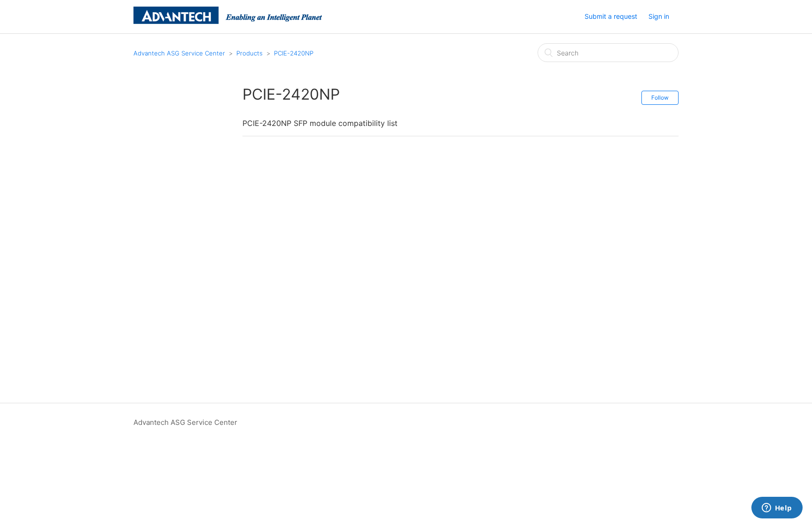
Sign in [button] (658, 16)
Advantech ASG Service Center (179, 53)
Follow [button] (660, 97)
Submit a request (611, 16)
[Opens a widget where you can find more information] (777, 508)
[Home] (227, 21)
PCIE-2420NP (293, 53)
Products (249, 53)
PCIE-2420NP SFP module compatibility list (320, 123)
